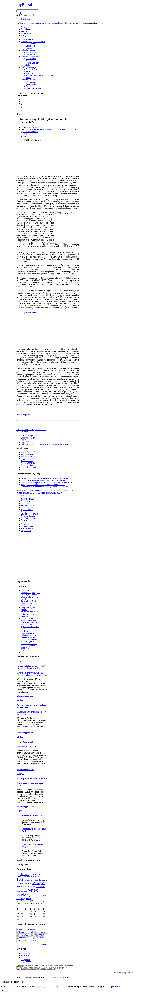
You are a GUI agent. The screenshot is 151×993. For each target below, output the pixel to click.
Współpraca (26, 958)
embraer (36, 880)
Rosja (25, 891)
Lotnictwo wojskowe (43, 23)
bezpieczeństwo (34, 875)
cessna (30, 880)
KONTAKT (25, 953)
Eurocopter (43, 880)
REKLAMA (25, 955)
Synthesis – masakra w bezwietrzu (30, 628)
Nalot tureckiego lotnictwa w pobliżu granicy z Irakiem (43, 480)
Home (30, 23)
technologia (36, 896)
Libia (18, 886)
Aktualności (58, 23)
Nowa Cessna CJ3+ (25, 742)
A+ (17, 15)
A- (22, 15)
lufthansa (19, 891)
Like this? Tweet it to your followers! (31, 430)
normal (31, 15)
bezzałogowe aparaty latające (27, 877)
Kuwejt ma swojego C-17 (33, 815)
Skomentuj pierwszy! (25, 696)
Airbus (24, 874)
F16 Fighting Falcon (29, 436)
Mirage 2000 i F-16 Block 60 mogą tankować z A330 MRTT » (41, 493)
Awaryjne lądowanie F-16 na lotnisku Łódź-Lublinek (43, 485)
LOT (34, 886)
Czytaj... (20, 700)
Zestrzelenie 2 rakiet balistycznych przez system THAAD (29, 603)
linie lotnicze (26, 886)
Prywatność (26, 962)
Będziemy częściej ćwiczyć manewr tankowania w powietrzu (46, 483)
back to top (20, 495)
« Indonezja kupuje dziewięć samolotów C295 (54, 491)
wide (25, 15)
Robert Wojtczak (35, 127)
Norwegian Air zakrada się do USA (32, 779)
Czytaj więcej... (115, 987)
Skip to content (27, 19)
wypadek (27, 899)
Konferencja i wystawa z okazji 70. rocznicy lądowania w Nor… (32, 667)
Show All (44, 944)
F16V (23, 440)
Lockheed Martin (28, 438)
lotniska (40, 886)
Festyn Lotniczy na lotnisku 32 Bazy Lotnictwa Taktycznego (46, 487)
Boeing (21, 879)
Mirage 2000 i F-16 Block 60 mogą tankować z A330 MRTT (45, 478)
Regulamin (25, 960)
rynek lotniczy (27, 892)
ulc (42, 895)
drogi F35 (25, 442)
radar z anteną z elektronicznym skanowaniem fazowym (44, 444)
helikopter (38, 883)
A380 (18, 875)
